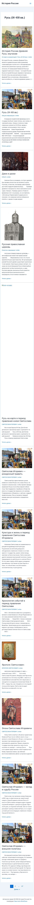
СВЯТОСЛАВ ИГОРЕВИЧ (9, 424)
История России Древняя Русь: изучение (15, 52)
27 (22, 886)
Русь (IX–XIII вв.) (10, 112)
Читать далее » (6, 83)
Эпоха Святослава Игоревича (17, 728)
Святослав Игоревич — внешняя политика (13, 847)
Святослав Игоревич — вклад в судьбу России (17, 788)
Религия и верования (8, 250)
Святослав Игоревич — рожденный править (13, 472)
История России (10, 3)
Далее (17, 889)
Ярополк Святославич (13, 665)
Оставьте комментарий (9, 57)
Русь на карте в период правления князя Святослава (16, 419)
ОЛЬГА (4, 177)
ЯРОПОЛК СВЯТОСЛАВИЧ (10, 668)
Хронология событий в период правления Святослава (13, 603)
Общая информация (8, 115)
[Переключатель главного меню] (30, 3)
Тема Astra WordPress (20, 901)
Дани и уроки (8, 173)
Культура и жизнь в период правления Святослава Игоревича (16, 535)
